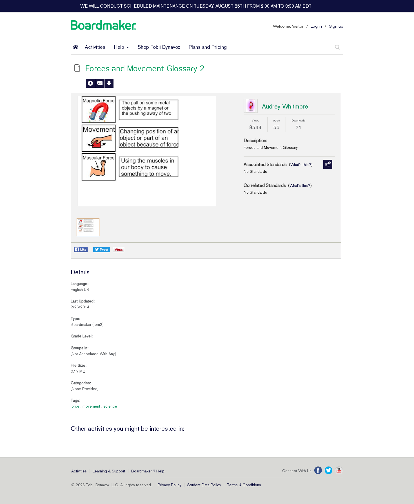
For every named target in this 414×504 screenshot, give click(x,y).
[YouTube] (339, 470)
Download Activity (108, 83)
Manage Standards (327, 164)
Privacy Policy (169, 485)
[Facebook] (318, 470)
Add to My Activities (90, 83)
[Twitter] (328, 470)
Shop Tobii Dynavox (159, 47)
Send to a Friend (99, 83)
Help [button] (120, 47)
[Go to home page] (75, 47)
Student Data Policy (204, 485)
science (110, 406)
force (75, 406)
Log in (316, 26)
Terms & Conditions (244, 485)
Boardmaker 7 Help (147, 471)
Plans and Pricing (208, 47)
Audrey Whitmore (285, 106)
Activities (95, 47)
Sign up (336, 26)
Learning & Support (109, 471)
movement (91, 406)
